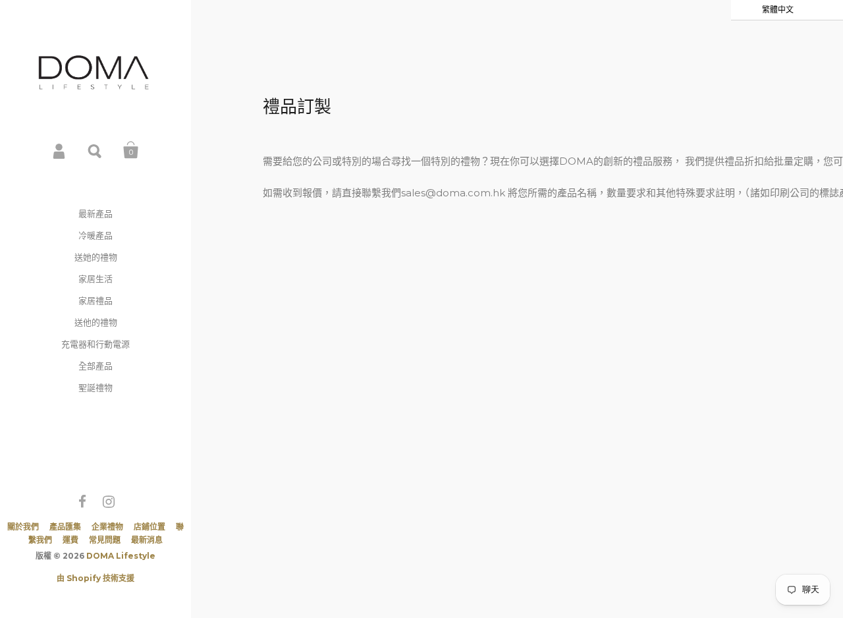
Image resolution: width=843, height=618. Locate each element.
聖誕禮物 (95, 387)
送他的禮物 (95, 322)
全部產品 (95, 365)
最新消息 (147, 540)
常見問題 (105, 540)
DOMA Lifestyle (120, 556)
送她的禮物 (95, 257)
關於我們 (23, 527)
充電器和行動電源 (95, 344)
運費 (70, 540)
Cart (131, 150)
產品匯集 (65, 527)
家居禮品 (95, 300)
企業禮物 (107, 527)
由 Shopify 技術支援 (95, 578)
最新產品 (95, 213)
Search (95, 150)
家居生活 (95, 278)
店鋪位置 (149, 527)
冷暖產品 (95, 235)
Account (60, 150)
